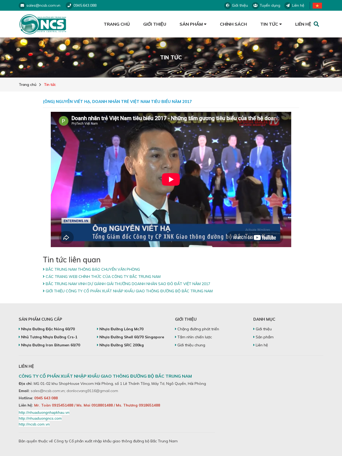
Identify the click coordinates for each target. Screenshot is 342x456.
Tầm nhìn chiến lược (194, 337)
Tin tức (50, 84)
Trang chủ (27, 84)
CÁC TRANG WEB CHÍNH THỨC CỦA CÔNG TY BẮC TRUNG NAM (103, 276)
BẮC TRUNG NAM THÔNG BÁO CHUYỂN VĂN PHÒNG (92, 269)
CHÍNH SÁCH (233, 24)
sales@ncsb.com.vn (48, 390)
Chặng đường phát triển (197, 329)
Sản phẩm (264, 337)
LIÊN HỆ (303, 24)
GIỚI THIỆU (154, 24)
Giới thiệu (263, 329)
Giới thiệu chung (190, 345)
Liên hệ (261, 345)
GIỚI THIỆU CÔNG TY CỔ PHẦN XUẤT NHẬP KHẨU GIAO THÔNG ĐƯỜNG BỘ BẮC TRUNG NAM (129, 291)
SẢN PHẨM (192, 24)
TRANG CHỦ (117, 24)
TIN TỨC (269, 24)
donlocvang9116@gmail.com (92, 390)
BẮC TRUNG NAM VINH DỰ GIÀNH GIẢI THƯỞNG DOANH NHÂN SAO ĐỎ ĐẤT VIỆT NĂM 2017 (127, 283)
